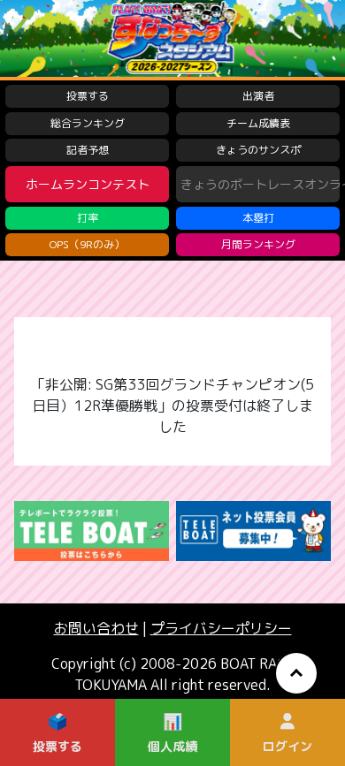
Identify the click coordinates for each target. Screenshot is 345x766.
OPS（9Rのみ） (87, 244)
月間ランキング (258, 244)
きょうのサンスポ (258, 149)
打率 (87, 217)
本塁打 (258, 217)
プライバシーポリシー (221, 628)
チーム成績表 (258, 123)
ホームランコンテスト (88, 184)
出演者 (258, 95)
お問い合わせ (96, 628)
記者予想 (87, 149)
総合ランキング (87, 123)
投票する (87, 95)
